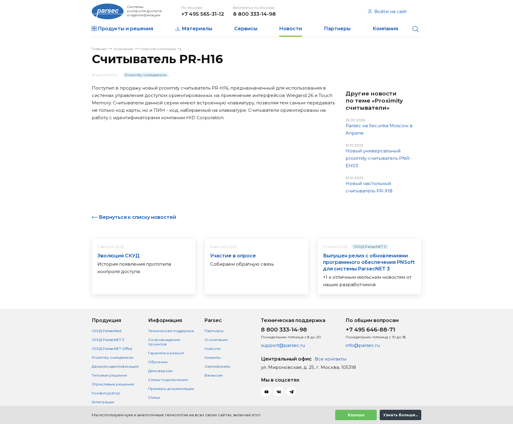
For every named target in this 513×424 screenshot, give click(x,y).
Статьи (154, 397)
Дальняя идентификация (115, 366)
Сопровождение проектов (164, 341)
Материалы (197, 28)
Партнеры (337, 28)
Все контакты (330, 359)
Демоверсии (160, 371)
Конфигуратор (106, 393)
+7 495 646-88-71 (370, 329)
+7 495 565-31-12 (202, 14)
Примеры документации (171, 388)
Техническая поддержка (171, 331)
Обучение (158, 362)
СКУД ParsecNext (107, 331)
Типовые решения (109, 375)
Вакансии (214, 375)
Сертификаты (217, 366)
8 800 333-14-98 (254, 14)
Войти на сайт (390, 11)
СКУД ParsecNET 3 (370, 246)
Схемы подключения (168, 379)
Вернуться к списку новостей (137, 217)
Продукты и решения (125, 28)
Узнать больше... (400, 415)
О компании (216, 339)
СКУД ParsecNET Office (112, 348)
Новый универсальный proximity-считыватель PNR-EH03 (378, 158)
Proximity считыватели (146, 75)
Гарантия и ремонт (166, 353)
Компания (385, 28)
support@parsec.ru (283, 345)
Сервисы (245, 28)
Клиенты (213, 357)
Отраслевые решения (113, 384)
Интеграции (103, 402)
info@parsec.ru (363, 345)
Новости (290, 28)
